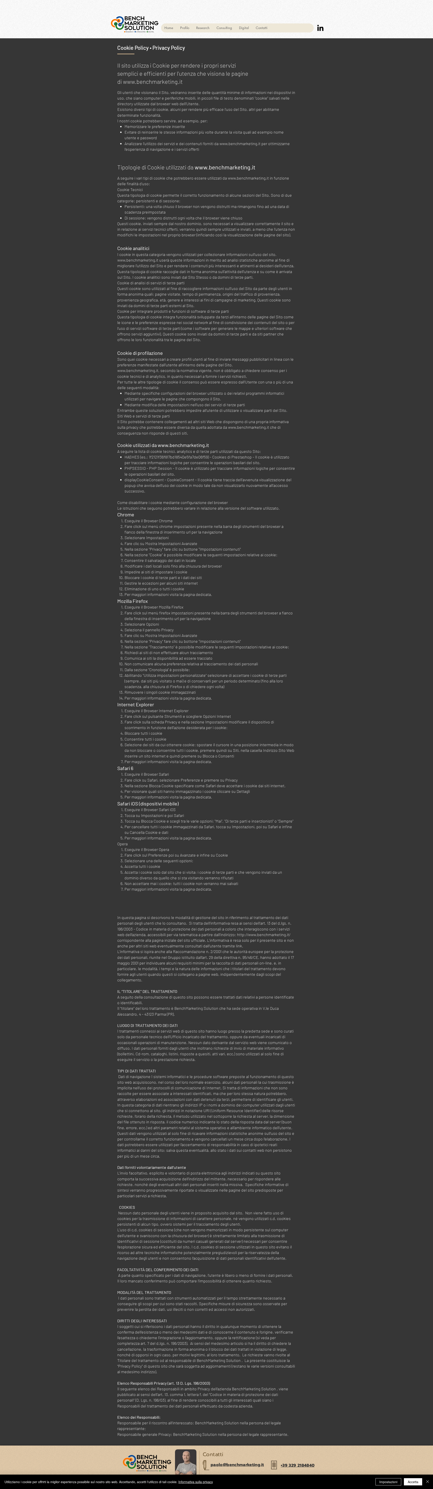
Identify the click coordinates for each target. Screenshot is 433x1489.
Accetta (413, 1482)
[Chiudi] (427, 1481)
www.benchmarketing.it (153, 81)
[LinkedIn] (320, 27)
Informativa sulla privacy (195, 1482)
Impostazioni (388, 1482)
